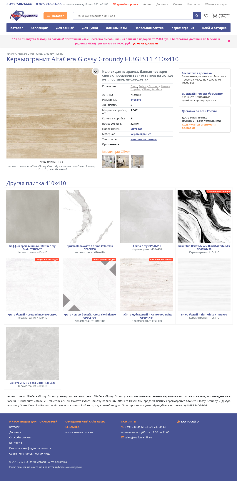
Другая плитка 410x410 (36, 183)
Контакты (193, 4)
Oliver (146, 89)
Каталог (57, 16)
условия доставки (145, 43)
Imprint (136, 89)
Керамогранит (182, 28)
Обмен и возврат (216, 4)
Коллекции (39, 28)
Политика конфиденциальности (30, 448)
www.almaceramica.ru (79, 432)
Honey (165, 86)
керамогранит (141, 134)
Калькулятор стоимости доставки (199, 126)
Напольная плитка (149, 28)
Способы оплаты (20, 437)
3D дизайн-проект (125, 4)
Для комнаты (116, 28)
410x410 (136, 99)
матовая (137, 129)
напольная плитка (144, 139)
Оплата (178, 4)
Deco (134, 86)
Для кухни (90, 28)
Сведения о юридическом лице (29, 453)
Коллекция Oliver (116, 152)
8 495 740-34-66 (19, 4)
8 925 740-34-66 (48, 4)
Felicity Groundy (149, 86)
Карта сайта (189, 421)
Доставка (162, 4)
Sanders (156, 89)
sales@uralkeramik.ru (138, 437)
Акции (147, 4)
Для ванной (65, 28)
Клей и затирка (214, 28)
